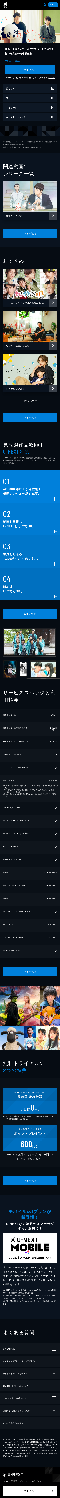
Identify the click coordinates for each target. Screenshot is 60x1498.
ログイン (53, 5)
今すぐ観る (30, 69)
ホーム (5, 1481)
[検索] (45, 4)
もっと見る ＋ (30, 400)
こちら (52, 77)
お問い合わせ (37, 1481)
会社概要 (14, 1481)
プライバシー (24, 1481)
